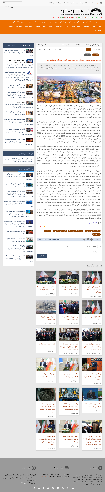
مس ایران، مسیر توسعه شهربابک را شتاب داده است (46, 375)
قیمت (96, 3)
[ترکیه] (58, 17)
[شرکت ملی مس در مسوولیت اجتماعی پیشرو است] (69, 364)
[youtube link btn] (39, 488)
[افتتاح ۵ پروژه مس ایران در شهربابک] (46, 334)
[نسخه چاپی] (55, 49)
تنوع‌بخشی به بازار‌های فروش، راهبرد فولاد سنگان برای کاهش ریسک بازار (19, 177)
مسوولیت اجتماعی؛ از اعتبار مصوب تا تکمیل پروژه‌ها (70, 288)
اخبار (86, 3)
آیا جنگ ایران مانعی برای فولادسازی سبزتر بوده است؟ (16, 86)
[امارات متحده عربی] (54, 17)
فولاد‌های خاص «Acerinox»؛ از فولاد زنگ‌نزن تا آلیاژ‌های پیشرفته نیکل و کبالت (69, 407)
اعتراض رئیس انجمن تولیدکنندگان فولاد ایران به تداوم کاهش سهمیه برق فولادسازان (18, 142)
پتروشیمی (95, 55)
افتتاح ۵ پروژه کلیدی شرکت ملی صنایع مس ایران (93, 405)
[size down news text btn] (40, 50)
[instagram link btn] (53, 488)
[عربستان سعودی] (63, 17)
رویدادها (75, 3)
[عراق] (81, 17)
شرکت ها (92, 3)
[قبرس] (99, 17)
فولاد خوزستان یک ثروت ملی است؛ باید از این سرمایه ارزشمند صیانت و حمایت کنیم (18, 122)
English (50, 3)
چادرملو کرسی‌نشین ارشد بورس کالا (15, 232)
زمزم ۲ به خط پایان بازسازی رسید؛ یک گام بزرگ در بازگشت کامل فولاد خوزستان (18, 53)
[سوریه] (61, 17)
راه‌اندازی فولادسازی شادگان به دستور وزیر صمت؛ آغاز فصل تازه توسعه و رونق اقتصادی (19, 132)
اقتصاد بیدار (93, 222)
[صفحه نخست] (101, 3)
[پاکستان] (92, 17)
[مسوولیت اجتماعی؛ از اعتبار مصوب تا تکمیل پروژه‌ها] (69, 277)
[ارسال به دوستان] (60, 49)
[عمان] (72, 17)
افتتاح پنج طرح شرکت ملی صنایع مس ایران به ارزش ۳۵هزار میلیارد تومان (19, 259)
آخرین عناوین (10, 45)
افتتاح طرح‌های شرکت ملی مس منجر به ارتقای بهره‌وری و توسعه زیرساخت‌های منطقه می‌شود (46, 440)
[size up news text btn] (49, 50)
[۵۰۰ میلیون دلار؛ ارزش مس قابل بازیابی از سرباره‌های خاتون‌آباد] (92, 277)
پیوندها (70, 3)
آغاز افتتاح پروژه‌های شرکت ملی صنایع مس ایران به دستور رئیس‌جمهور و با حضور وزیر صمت (19, 214)
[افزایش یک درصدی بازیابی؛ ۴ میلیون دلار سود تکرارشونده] (46, 277)
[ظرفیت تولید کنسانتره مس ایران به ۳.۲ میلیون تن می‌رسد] (69, 426)
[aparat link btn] (68, 488)
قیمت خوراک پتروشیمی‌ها (75, 231)
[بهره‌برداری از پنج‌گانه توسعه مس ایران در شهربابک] (69, 307)
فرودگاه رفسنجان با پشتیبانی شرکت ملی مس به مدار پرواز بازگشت (92, 377)
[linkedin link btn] (34, 488)
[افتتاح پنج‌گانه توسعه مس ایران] (92, 307)
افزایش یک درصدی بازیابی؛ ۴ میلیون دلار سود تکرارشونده (46, 288)
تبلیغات (59, 3)
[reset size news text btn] (44, 50)
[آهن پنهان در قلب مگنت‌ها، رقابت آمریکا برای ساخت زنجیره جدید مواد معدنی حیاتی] (46, 394)
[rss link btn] (63, 488)
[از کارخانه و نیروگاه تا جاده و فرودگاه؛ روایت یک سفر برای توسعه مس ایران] (92, 334)
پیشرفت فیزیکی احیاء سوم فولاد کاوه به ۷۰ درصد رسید (15, 240)
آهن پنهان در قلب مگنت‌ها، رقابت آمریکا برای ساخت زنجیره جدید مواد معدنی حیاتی (46, 408)
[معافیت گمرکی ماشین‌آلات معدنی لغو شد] (46, 307)
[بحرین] (101, 17)
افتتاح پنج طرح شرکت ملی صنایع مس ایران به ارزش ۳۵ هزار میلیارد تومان (69, 347)
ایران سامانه (23, 483)
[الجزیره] (97, 17)
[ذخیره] (64, 49)
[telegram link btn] (73, 488)
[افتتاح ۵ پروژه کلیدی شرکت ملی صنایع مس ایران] (92, 394)
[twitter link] (84, 239)
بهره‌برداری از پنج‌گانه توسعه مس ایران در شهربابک (69, 318)
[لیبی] (79, 17)
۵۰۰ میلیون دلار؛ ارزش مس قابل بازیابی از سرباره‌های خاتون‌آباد (93, 290)
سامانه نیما (47, 231)
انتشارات (65, 3)
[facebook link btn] (43, 488)
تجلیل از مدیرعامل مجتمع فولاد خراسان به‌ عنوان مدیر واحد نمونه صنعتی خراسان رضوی (19, 66)
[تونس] (65, 17)
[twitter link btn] (48, 488)
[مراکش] (85, 17)
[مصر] (94, 17)
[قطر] (67, 17)
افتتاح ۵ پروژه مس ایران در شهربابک (47, 345)
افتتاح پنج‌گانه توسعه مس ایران (93, 318)
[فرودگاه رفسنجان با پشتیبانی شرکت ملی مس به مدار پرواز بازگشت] (92, 364)
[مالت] (76, 17)
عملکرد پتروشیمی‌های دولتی (92, 231)
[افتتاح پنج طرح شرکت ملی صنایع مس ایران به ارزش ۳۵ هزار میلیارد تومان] (69, 334)
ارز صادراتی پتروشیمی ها (60, 231)
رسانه (81, 3)
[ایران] (90, 17)
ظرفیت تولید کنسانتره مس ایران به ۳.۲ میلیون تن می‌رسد (70, 439)
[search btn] (4, 3)
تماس (54, 3)
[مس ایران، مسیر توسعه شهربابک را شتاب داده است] (46, 364)
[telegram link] (91, 239)
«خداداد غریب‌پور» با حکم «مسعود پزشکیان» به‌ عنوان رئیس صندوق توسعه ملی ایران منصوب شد (18, 224)
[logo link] (81, 12)
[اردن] (70, 17)
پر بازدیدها (26, 45)
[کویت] (83, 17)
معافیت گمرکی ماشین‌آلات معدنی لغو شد (47, 318)
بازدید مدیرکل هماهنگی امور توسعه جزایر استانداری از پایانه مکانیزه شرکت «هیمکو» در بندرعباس (19, 95)
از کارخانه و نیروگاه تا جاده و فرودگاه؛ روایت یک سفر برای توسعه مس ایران (92, 347)
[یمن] (56, 17)
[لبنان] (88, 17)
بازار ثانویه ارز (96, 234)
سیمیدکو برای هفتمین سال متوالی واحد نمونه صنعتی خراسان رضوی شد (18, 204)
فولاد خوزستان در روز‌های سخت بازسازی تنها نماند (15, 113)
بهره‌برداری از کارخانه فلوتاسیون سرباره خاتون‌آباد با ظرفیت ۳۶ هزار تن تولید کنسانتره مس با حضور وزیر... (92, 440)
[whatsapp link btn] (58, 488)
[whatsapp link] (88, 239)
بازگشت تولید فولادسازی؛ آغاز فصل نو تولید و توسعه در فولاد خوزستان (18, 105)
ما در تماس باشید (45, 477)
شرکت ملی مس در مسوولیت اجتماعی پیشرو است (69, 375)
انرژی (88, 49)
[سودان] (74, 17)
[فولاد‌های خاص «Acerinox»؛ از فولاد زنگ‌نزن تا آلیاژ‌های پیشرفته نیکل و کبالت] (69, 394)
